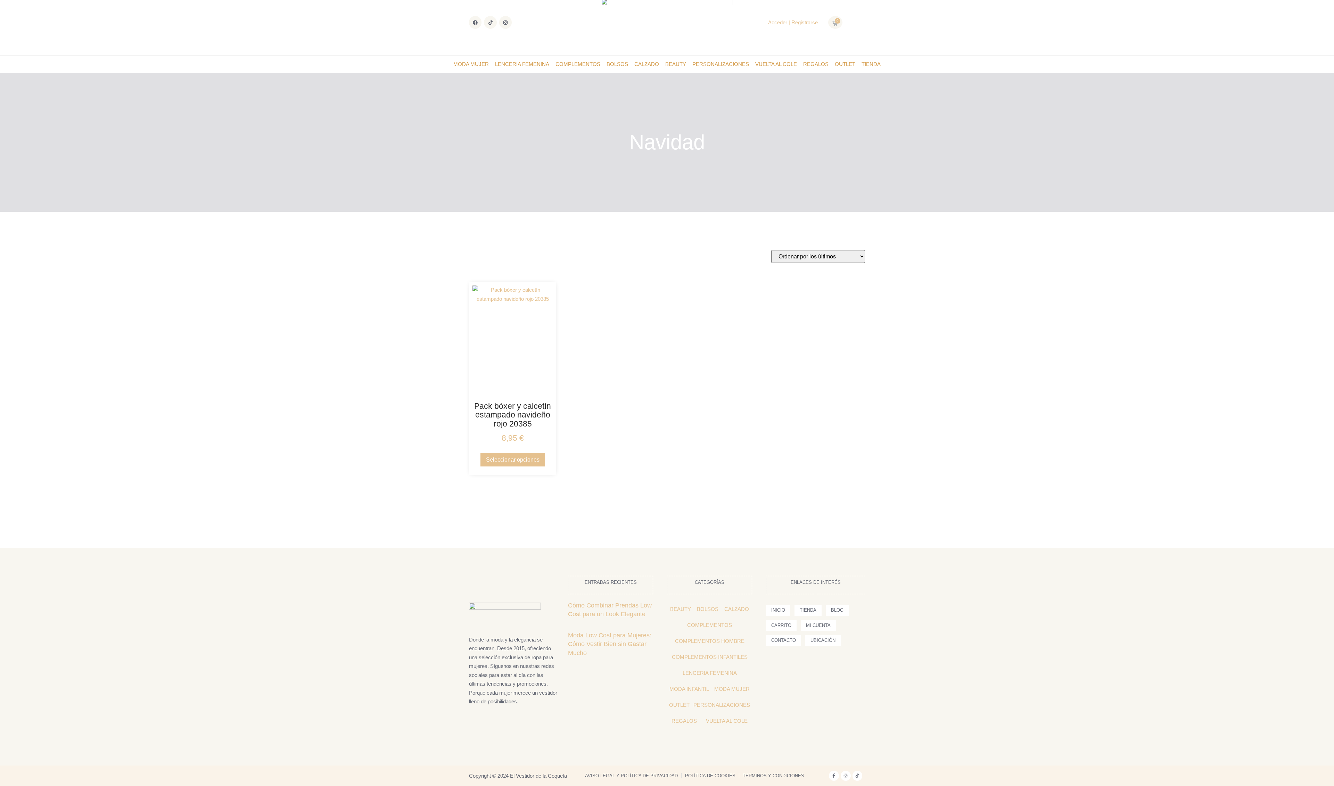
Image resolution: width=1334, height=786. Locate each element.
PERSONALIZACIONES (720, 64)
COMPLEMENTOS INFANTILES (710, 657)
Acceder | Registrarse (793, 22)
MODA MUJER (471, 64)
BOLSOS (617, 64)
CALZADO (646, 64)
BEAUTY (675, 64)
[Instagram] (505, 22)
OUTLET (845, 64)
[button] (856, 23)
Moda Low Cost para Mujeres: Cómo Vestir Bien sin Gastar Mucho (609, 644)
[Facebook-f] (834, 776)
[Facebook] (475, 22)
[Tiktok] (490, 22)
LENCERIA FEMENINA (522, 64)
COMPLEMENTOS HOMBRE (709, 641)
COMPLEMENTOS (577, 64)
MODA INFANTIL (689, 689)
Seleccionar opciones (513, 460)
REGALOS (816, 64)
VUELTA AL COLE (776, 64)
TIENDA (871, 64)
